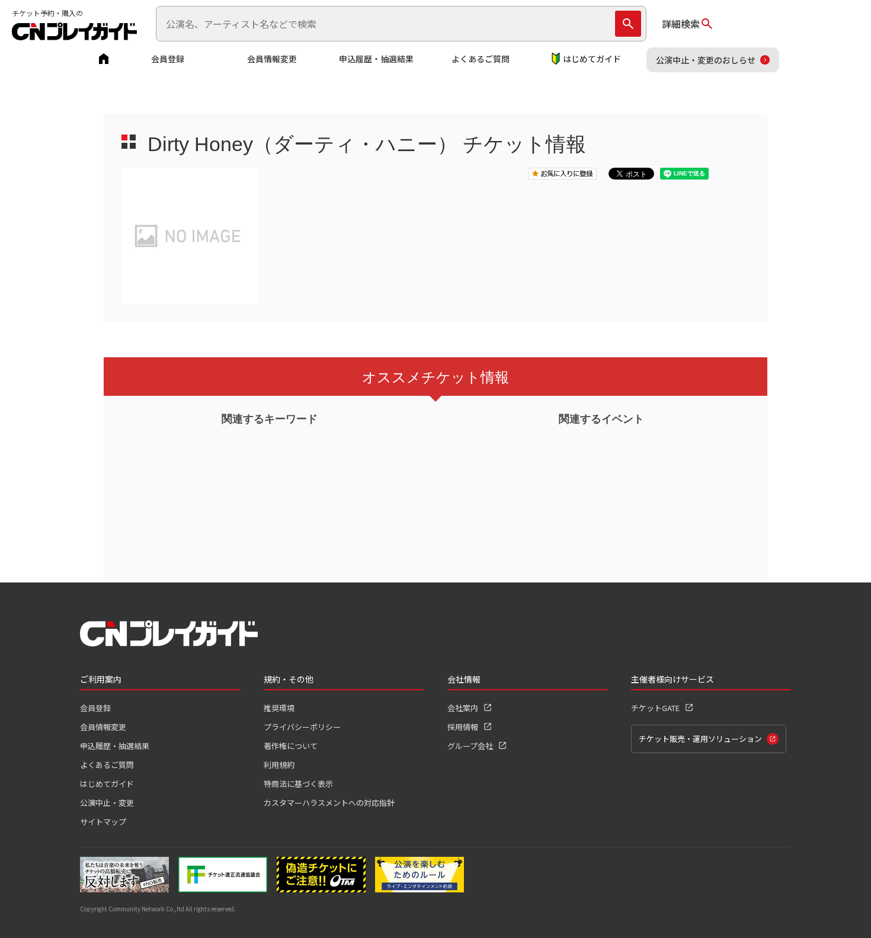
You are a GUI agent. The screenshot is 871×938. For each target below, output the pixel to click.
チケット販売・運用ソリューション (700, 738)
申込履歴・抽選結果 (376, 59)
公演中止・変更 (107, 802)
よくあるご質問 (480, 59)
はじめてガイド (592, 59)
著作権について (291, 745)
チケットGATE (655, 707)
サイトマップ (103, 821)
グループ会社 (470, 745)
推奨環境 (279, 707)
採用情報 (462, 726)
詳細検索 (681, 24)
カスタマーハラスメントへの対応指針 (329, 802)
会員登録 (167, 59)
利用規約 (279, 764)
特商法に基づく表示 (298, 783)
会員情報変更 (272, 59)
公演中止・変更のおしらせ (705, 60)
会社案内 (462, 707)
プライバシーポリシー (302, 726)
